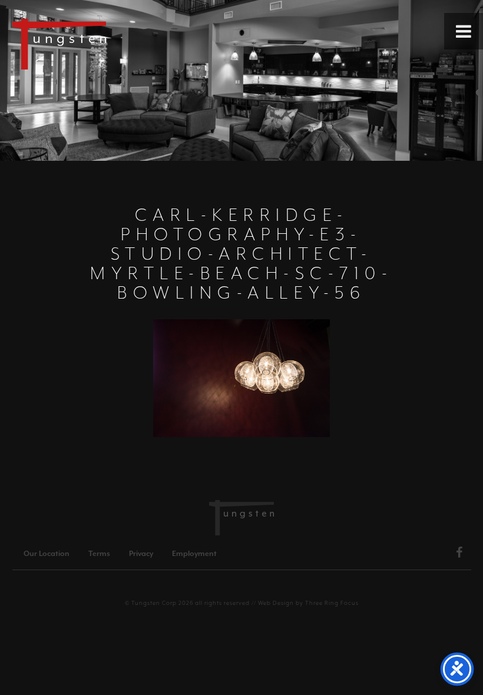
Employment (194, 554)
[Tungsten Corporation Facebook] (459, 554)
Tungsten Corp (154, 603)
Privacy (141, 554)
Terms (99, 554)
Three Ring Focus (332, 603)
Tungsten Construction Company (100, 44)
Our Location (47, 554)
